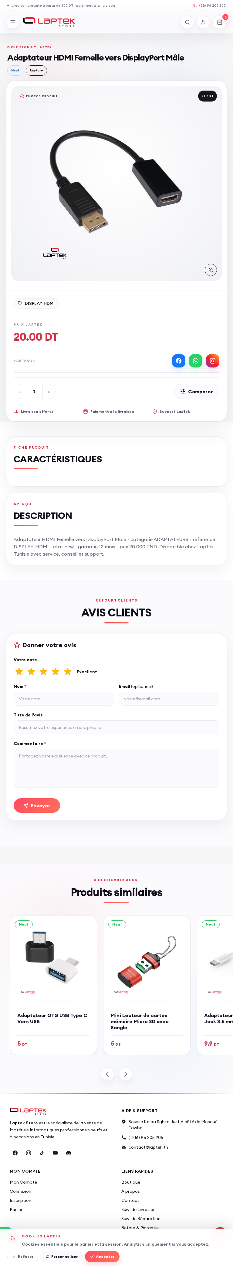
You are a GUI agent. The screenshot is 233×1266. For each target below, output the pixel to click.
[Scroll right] (125, 1074)
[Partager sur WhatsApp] (195, 360)
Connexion (20, 1191)
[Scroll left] (107, 1074)
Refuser (26, 1256)
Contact (130, 1200)
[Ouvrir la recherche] (187, 22)
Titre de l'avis (28, 715)
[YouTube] (55, 1152)
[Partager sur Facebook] (178, 360)
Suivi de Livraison (138, 1209)
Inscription (20, 1200)
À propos (130, 1191)
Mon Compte (23, 1182)
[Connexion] (203, 22)
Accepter (105, 1256)
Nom (20, 686)
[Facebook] (15, 1152)
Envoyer (40, 805)
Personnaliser (64, 1256)
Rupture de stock (119, 391)
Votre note (25, 659)
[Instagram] (28, 1152)
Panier (16, 1209)
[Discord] (68, 1152)
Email (136, 686)
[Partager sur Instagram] (212, 360)
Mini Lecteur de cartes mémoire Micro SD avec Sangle (140, 1021)
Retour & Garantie (140, 1227)
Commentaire (30, 743)
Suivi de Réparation (140, 1218)
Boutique (130, 1182)
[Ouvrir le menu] (12, 22)
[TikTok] (41, 1152)
